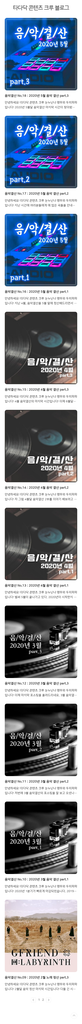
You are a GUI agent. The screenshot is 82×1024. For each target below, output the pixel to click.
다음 (48, 1000)
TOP (74, 1015)
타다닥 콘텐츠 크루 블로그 (41, 8)
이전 (33, 1000)
